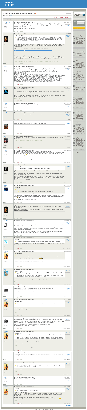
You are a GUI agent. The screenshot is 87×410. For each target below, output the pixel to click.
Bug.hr (4, 10)
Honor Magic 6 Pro (79, 85)
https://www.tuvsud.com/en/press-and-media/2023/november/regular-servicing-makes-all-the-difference (33, 50)
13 (18, 84)
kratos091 (6, 122)
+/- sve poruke (55, 17)
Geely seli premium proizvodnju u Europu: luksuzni (79, 80)
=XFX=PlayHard (7, 22)
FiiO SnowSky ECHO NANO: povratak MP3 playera (79, 68)
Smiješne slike (78, 125)
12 (18, 31)
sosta (5, 352)
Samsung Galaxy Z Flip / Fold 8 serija (80, 60)
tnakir (5, 269)
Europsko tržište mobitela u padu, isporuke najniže (80, 94)
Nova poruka (68, 405)
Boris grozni (6, 185)
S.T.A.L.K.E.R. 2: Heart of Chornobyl (80, 120)
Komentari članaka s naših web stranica (25, 10)
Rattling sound (78, 32)
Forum (7, 10)
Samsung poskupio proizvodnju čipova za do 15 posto (80, 87)
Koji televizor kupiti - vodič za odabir (80, 104)
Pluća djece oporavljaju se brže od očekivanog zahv (80, 82)
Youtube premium (78, 76)
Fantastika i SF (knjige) (79, 45)
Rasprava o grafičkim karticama (79, 37)
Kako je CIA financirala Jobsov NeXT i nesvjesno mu (80, 90)
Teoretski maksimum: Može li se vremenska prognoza (80, 132)
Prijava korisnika (77, 18)
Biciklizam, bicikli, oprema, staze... (80, 84)
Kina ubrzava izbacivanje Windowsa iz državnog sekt (80, 66)
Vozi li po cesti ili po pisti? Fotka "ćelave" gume (80, 135)
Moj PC (5, 133)
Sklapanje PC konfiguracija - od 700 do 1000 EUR (80, 71)
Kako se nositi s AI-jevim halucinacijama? (80, 100)
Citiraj (68, 25)
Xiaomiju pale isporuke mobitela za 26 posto (79, 144)
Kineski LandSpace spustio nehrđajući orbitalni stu (80, 111)
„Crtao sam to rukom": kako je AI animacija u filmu (80, 141)
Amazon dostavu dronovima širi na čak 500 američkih (80, 62)
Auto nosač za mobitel (79, 112)
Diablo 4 (77, 148)
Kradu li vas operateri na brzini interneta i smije (80, 75)
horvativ (5, 66)
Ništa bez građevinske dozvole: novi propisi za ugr (80, 64)
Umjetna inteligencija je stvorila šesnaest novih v (80, 122)
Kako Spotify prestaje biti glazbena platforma (80, 109)
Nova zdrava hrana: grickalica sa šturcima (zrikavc (79, 56)
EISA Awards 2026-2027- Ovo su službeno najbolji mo (80, 51)
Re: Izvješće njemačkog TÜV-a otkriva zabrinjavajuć (24, 33)
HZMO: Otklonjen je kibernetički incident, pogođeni (79, 152)
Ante (5, 87)
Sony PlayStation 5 (79, 42)
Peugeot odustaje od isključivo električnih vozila (80, 49)
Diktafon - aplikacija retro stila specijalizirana (80, 149)
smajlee (5, 103)
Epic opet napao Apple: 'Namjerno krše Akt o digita (80, 44)
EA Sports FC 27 (78, 147)
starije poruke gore (68, 17)
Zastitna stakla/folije (79, 130)
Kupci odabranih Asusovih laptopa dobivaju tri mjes (80, 146)
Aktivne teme (77, 28)
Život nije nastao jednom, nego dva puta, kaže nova (80, 127)
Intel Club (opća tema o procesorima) (79, 96)
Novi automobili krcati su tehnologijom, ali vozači (80, 98)
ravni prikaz (61, 17)
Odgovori (68, 35)
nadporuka (68, 63)
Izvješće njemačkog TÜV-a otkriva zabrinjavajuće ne (48, 19)
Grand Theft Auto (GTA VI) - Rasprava (80, 31)
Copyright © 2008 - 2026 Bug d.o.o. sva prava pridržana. (43, 409)
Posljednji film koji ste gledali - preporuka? (80, 133)
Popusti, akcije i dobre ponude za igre (79, 137)
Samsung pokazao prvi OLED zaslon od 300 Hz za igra (80, 53)
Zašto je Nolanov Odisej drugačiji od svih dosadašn (80, 102)
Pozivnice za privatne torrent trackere (79, 124)
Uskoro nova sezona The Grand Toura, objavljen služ (80, 129)
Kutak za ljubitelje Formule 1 (80, 33)
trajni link (64, 63)
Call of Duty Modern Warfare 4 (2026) (80, 73)
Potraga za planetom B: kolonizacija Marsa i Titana (80, 58)
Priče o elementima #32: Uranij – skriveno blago (79, 119)
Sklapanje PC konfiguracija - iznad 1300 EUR (80, 78)
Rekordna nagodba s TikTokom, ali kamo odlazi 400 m (80, 116)
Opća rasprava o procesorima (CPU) (79, 35)
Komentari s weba (13, 10)
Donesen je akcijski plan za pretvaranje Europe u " (80, 46)
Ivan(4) (5, 136)
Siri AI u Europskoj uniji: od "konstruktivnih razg (80, 139)
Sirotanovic (6, 286)
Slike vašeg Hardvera (79, 105)
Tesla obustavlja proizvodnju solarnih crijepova (80, 39)
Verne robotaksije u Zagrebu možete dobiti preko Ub (80, 41)
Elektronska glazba (79, 106)
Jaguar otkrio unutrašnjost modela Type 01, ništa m (80, 107)
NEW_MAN (6, 220)
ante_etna (6, 237)
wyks (5, 33)
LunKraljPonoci (7, 112)
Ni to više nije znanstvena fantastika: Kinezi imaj (80, 114)
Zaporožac (6, 251)
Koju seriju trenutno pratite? (80, 142)
